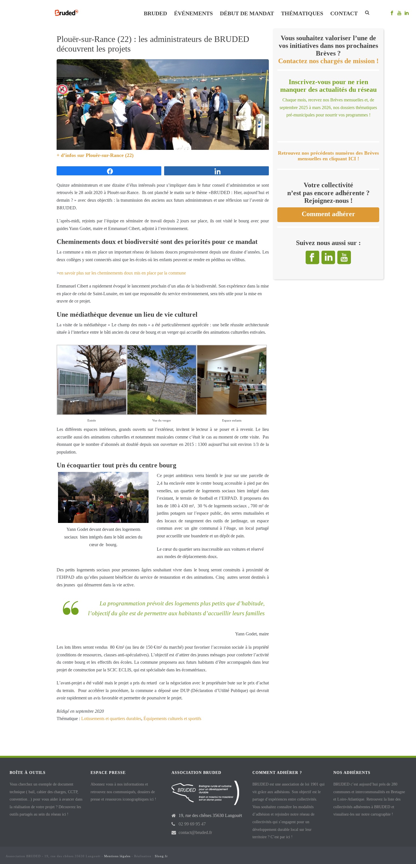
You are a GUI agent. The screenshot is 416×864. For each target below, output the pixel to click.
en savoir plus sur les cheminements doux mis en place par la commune (122, 273)
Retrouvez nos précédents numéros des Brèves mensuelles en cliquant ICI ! (328, 155)
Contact (344, 13)
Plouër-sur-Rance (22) (110, 155)
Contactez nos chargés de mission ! (328, 61)
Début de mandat (247, 13)
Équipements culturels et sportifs (172, 718)
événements (193, 13)
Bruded (155, 13)
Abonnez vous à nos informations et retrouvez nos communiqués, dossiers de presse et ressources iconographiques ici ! (123, 791)
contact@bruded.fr (195, 832)
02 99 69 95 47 (192, 824)
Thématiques (302, 13)
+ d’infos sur (71, 155)
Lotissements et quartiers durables (111, 718)
